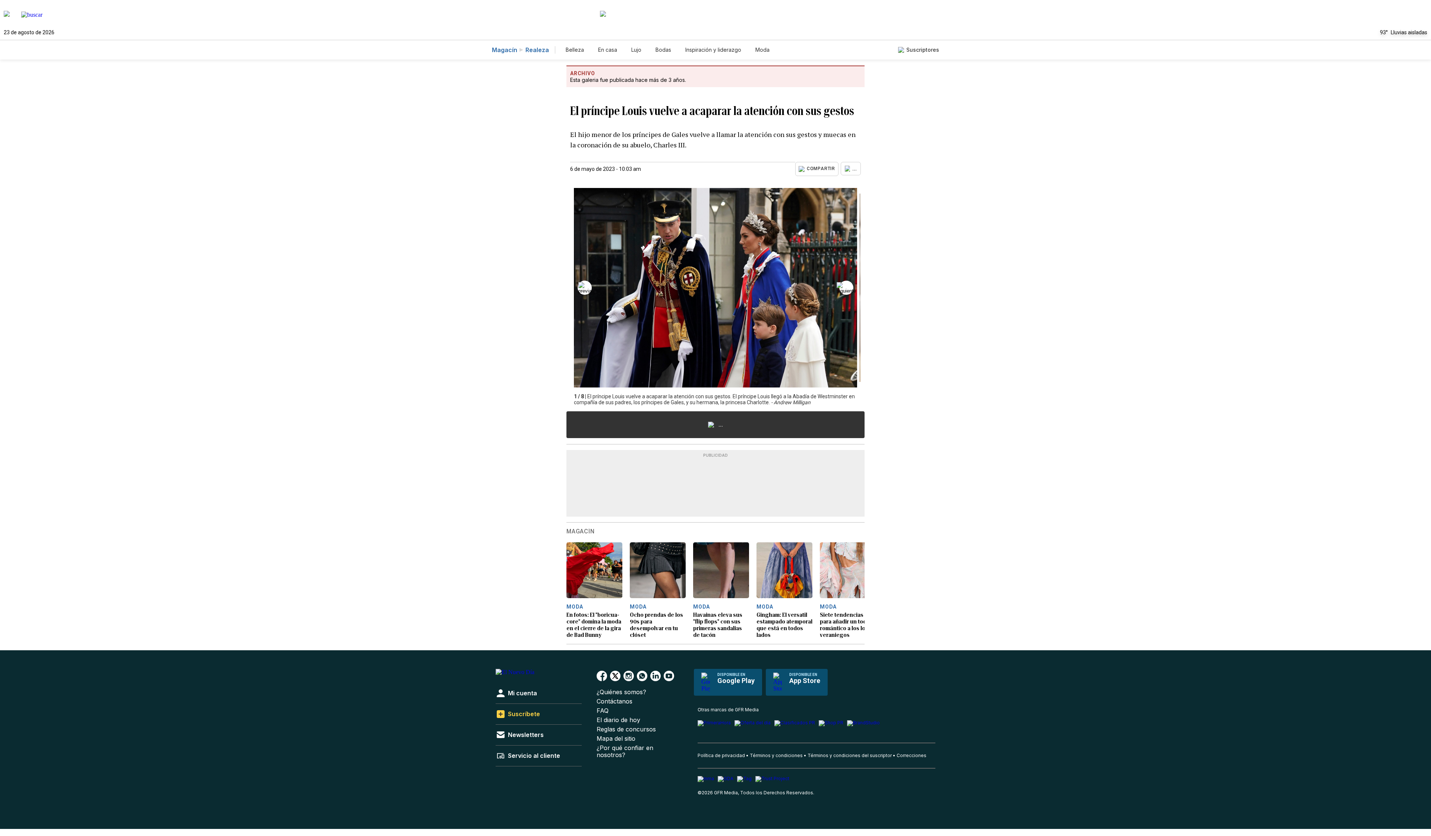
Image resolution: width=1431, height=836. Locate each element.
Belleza (575, 50)
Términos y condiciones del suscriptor (850, 755)
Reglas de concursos (626, 729)
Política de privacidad (721, 755)
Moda (762, 50)
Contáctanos (614, 701)
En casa (607, 50)
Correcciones (911, 755)
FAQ (603, 710)
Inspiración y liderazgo (713, 50)
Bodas (663, 50)
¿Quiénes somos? (621, 692)
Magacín (504, 50)
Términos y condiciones (776, 755)
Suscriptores (922, 50)
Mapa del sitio (616, 738)
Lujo (636, 50)
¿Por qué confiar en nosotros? (625, 751)
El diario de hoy (618, 720)
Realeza (537, 50)
